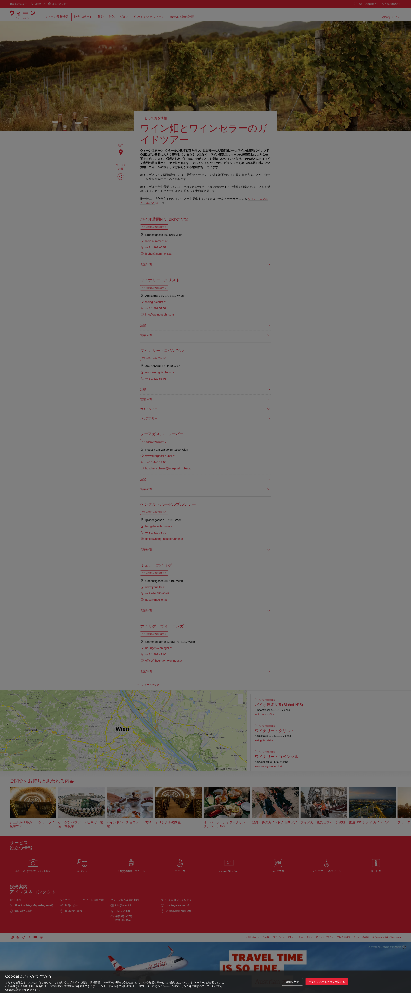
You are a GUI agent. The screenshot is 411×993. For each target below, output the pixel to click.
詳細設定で (292, 981)
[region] (205, 982)
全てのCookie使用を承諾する (327, 981)
